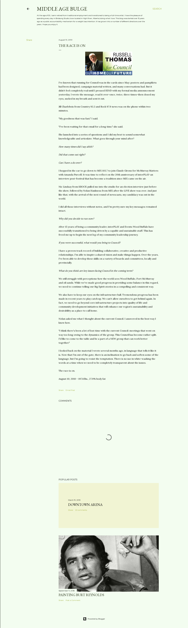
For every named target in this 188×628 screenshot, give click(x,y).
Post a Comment (73, 600)
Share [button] (29, 40)
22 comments (81, 510)
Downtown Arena (85, 504)
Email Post (70, 390)
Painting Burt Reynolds (81, 595)
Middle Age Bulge (62, 8)
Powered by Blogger (96, 619)
